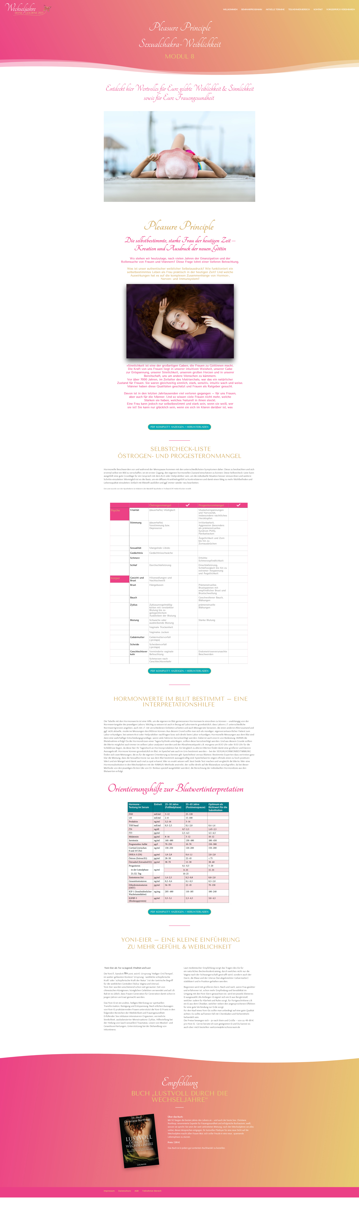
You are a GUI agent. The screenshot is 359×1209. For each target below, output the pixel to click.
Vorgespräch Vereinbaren (340, 10)
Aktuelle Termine (275, 10)
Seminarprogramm (251, 10)
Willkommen (230, 10)
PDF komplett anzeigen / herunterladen (179, 426)
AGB (137, 1190)
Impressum (109, 1190)
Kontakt (318, 10)
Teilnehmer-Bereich (299, 10)
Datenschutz (124, 1190)
